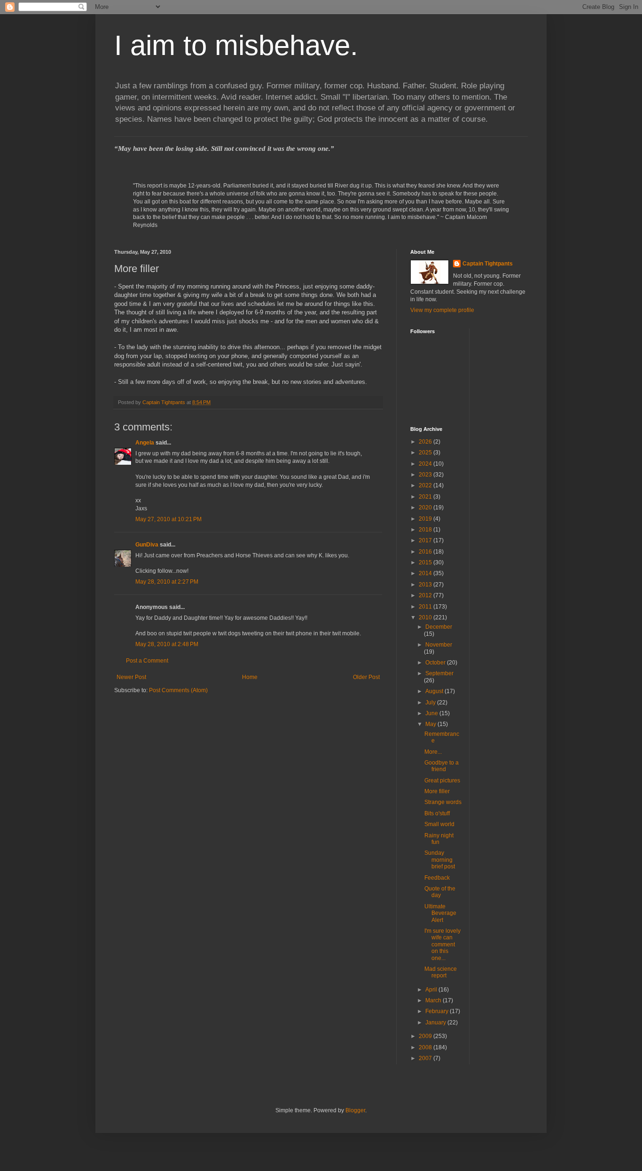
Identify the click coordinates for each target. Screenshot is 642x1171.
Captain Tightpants (487, 263)
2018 (426, 529)
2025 (426, 452)
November (438, 644)
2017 (426, 540)
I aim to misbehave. (236, 45)
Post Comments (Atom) (178, 690)
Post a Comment (147, 660)
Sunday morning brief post (439, 860)
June (432, 713)
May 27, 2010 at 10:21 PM (168, 519)
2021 (426, 496)
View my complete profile (442, 310)
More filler (437, 791)
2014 (426, 573)
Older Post (366, 677)
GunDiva (146, 544)
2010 (426, 617)
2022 (426, 485)
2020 (426, 507)
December (438, 627)
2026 (426, 441)
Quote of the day (439, 891)
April (431, 989)
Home (250, 677)
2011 (426, 606)
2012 (426, 595)
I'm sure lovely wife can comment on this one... (442, 944)
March (434, 1000)
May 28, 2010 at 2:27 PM (166, 581)
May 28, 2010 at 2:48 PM (166, 644)
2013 (426, 584)
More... (433, 752)
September (439, 673)
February (437, 1011)
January (436, 1022)
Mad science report (440, 972)
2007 (426, 1058)
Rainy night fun (439, 838)
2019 (426, 518)
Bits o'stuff (437, 813)
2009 (426, 1036)
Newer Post (131, 677)
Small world (439, 824)
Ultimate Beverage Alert (440, 913)
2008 (426, 1047)
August (435, 691)
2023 (426, 474)
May (431, 724)
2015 (426, 562)
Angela (144, 442)
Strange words (443, 802)
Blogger (355, 1110)
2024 (426, 464)
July (431, 702)
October (436, 662)
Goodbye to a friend (441, 766)
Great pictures (442, 780)
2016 (426, 551)
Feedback (437, 877)
